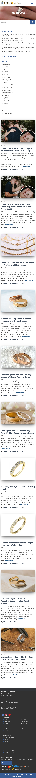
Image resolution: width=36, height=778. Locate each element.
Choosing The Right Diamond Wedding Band (18, 488)
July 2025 (5, 98)
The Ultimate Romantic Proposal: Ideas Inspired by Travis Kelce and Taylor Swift (16, 206)
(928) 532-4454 (9, 698)
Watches (7, 726)
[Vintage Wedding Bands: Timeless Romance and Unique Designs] (18, 301)
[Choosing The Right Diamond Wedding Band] (18, 469)
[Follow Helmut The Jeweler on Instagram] (6, 715)
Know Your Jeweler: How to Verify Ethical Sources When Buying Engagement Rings (18, 39)
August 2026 (6, 64)
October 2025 (6, 90)
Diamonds (7, 722)
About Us (23, 728)
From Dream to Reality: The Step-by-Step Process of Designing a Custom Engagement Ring (18, 35)
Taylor (6, 748)
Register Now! (6, 763)
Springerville (8, 739)
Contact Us (24, 730)
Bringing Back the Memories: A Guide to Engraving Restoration (18, 43)
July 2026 (5, 67)
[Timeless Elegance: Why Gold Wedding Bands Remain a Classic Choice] (18, 581)
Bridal (6, 724)
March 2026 (6, 77)
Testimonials (24, 724)
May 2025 (5, 103)
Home (6, 719)
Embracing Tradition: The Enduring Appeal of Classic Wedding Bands (16, 376)
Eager (6, 741)
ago (23, 169)
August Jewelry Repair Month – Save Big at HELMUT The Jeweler (17, 658)
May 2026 (5, 72)
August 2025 (6, 95)
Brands (6, 728)
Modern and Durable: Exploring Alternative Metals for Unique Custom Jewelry (18, 48)
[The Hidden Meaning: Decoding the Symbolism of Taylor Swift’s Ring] (18, 131)
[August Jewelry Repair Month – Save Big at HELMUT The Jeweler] (18, 639)
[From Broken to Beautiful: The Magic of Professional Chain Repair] (18, 245)
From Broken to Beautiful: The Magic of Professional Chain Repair (17, 264)
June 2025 (5, 101)
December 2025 (7, 85)
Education (24, 726)
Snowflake (7, 746)
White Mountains (9, 750)
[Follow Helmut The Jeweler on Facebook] (3, 715)
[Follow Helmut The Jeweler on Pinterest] (9, 715)
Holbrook (7, 744)
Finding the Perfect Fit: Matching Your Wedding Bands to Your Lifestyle (17, 432)
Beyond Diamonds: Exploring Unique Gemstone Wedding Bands (17, 544)
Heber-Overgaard (9, 752)
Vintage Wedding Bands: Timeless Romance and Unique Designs (16, 320)
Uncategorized (7, 113)
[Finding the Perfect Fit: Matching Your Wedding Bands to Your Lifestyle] (18, 413)
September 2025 (7, 93)
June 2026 (5, 69)
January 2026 (6, 82)
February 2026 (6, 80)
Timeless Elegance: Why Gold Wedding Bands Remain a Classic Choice (15, 601)
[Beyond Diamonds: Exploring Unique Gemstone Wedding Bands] (18, 525)
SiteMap (21, 776)
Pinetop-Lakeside (9, 737)
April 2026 (5, 74)
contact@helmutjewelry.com (13, 702)
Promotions (24, 722)
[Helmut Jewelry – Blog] (12, 3)
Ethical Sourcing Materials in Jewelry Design (16, 51)
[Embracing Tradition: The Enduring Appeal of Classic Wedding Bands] (18, 357)
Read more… (26, 166)
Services (23, 719)
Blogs (4, 111)
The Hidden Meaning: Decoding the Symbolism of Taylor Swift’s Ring (16, 149)
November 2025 (7, 87)
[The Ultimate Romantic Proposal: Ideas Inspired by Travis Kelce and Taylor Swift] (18, 187)
